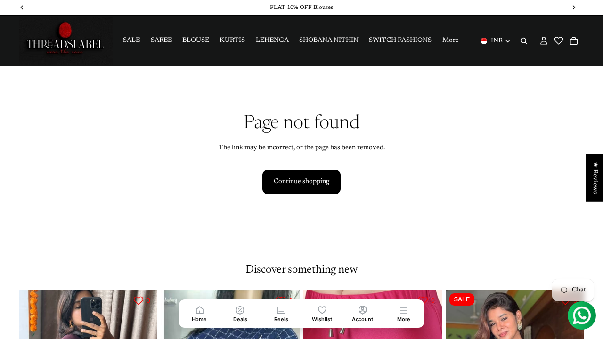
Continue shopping (301, 181)
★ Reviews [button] (595, 178)
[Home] (199, 310)
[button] (559, 40)
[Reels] (281, 310)
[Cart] (573, 41)
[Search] (523, 41)
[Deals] (240, 310)
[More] (403, 310)
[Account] (362, 310)
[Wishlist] (322, 310)
